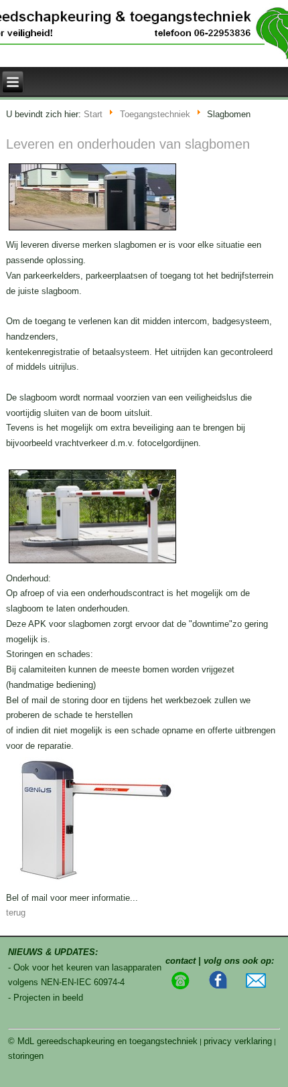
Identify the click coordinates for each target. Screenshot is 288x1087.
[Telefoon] (180, 987)
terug (15, 913)
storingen (26, 1056)
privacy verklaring (238, 1041)
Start (93, 115)
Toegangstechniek (155, 115)
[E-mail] (256, 985)
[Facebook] (218, 987)
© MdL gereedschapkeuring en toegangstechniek (103, 1041)
